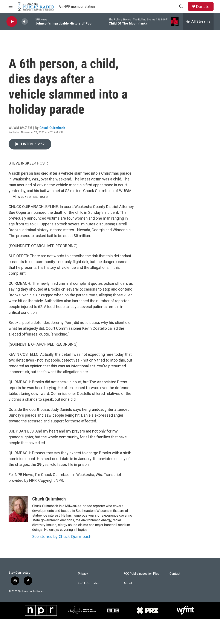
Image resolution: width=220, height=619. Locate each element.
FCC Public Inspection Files (141, 573)
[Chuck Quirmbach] (18, 509)
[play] (11, 21)
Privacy (83, 573)
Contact (175, 573)
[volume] (24, 21)
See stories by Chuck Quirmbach (61, 536)
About (128, 583)
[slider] (31, 21)
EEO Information (89, 583)
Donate (202, 6)
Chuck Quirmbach (52, 128)
